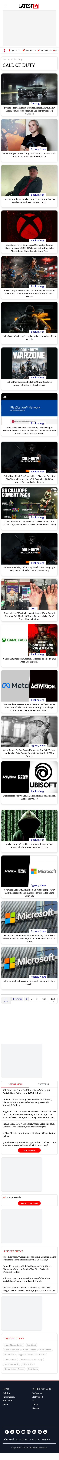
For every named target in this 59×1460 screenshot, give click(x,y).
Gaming (35, 103)
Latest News (15, 1084)
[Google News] (40, 1432)
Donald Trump (29, 1350)
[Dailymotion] (18, 1432)
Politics (6, 1393)
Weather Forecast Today (31, 1359)
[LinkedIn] (34, 1432)
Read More (29, 1150)
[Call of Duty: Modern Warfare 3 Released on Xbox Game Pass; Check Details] (29, 640)
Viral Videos (45, 1350)
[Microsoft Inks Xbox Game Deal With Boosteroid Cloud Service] (29, 962)
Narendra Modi (11, 1364)
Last (53, 1000)
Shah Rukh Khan (12, 1350)
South (35, 1404)
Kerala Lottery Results (14, 1369)
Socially (30, 50)
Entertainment (42, 1389)
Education (7, 1400)
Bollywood (37, 1393)
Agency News (38, 149)
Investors (45, 1439)
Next (44, 999)
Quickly (15, 50)
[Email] (45, 1432)
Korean (35, 1408)
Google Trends (13, 1197)
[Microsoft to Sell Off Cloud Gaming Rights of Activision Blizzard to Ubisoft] (29, 777)
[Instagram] (29, 1432)
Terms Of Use (20, 1439)
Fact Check (31, 1345)
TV (33, 1400)
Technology (37, 194)
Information (9, 1397)
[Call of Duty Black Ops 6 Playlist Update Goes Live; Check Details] (29, 318)
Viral (33, 608)
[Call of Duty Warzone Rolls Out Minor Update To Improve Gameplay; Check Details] (29, 363)
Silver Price (28, 1364)
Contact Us (34, 1439)
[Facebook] (7, 1432)
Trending (45, 50)
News (5, 1404)
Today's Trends (29, 1203)
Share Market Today (14, 1345)
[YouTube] (23, 1432)
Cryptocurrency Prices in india (31, 1355)
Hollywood (37, 1397)
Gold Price (9, 1355)
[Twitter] (12, 1432)
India (6, 1389)
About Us (8, 1439)
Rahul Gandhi (10, 1359)
